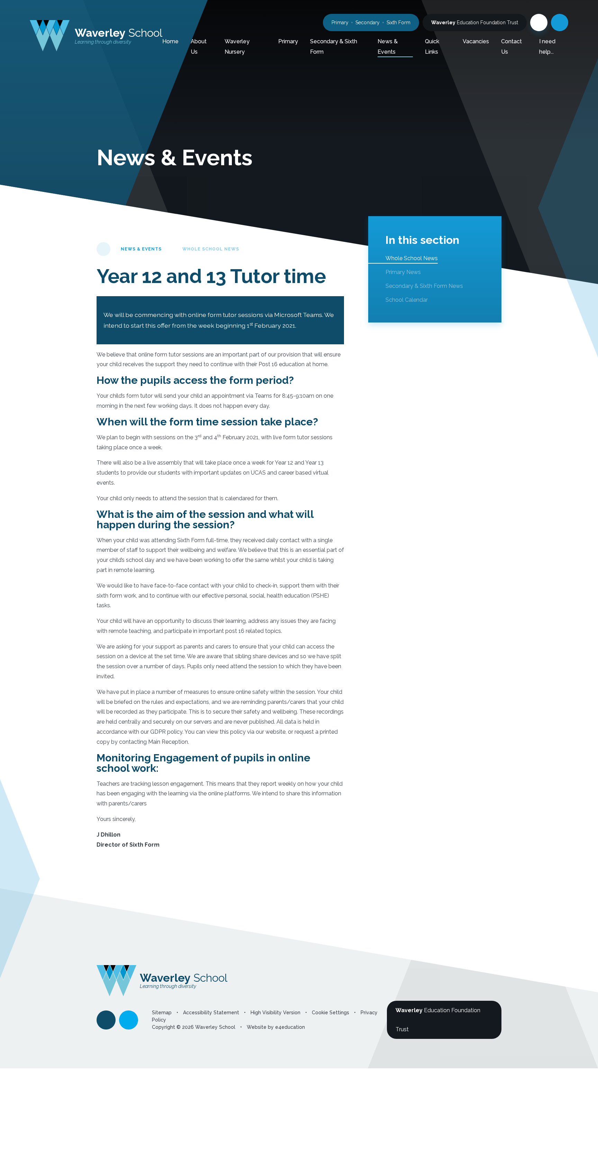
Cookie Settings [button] (330, 1012)
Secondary (367, 22)
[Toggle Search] (559, 22)
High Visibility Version (275, 1012)
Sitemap (162, 1012)
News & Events (141, 249)
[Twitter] (538, 22)
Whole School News (210, 249)
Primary (340, 22)
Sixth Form (398, 22)
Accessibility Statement (211, 1012)
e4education (290, 1027)
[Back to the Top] (106, 1020)
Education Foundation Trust (474, 22)
